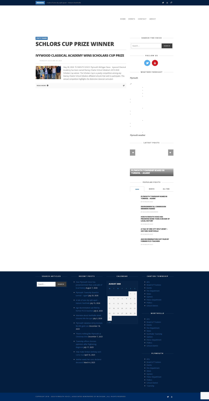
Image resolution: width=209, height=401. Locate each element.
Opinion (150, 297)
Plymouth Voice (46, 60)
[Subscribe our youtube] (155, 63)
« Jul (109, 322)
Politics (149, 303)
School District (152, 306)
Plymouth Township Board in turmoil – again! (154, 197)
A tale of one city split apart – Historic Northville (64, 3)
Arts (148, 282)
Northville (157, 313)
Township (150, 386)
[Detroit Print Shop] (151, 259)
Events (149, 288)
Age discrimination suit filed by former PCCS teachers (155, 240)
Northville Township (154, 334)
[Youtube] (167, 2)
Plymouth (158, 353)
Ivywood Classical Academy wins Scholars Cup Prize (80, 55)
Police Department (154, 300)
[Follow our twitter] (147, 63)
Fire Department (153, 291)
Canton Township (157, 276)
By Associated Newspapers (149, 212)
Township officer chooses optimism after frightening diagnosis (86, 344)
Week (137, 189)
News (149, 294)
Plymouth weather (137, 135)
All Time (166, 189)
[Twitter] (163, 2)
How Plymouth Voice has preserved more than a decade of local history (155, 219)
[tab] (137, 189)
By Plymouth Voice (147, 202)
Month (151, 189)
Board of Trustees (154, 285)
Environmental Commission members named (153, 207)
